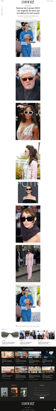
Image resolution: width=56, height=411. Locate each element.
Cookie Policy (32, 409)
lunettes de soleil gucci (26, 326)
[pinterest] (2, 9)
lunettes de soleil (19, 326)
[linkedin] (2, 11)
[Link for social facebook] (27, 407)
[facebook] (2, 8)
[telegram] (2, 15)
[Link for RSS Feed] (30, 407)
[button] (27, 392)
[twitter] (2, 12)
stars (31, 326)
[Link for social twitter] (25, 407)
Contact (23, 409)
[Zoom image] (28, 82)
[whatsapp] (2, 13)
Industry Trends (28, 5)
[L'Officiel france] (28, 2)
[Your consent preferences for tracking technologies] (54, 409)
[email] (2, 6)
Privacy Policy (45, 395)
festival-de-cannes (36, 326)
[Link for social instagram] (28, 407)
